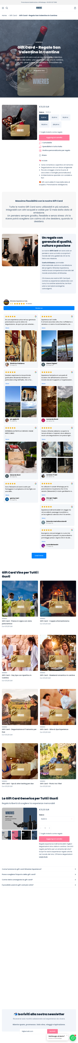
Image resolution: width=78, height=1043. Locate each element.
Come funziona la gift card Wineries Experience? (22, 869)
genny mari (14, 498)
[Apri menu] (2, 8)
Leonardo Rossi (52, 419)
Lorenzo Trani (51, 475)
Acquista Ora (39, 70)
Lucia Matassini (52, 544)
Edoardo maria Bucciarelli (56, 521)
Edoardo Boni (15, 475)
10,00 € (44, 819)
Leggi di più (43, 857)
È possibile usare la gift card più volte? (18, 885)
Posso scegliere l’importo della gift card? (19, 874)
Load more (39, 555)
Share (44, 155)
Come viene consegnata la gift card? (17, 880)
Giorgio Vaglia (51, 498)
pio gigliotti (14, 419)
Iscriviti (52, 1031)
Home (4, 15)
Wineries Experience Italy (18, 301)
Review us (39, 308)
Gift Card (13, 15)
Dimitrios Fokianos (17, 363)
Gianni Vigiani (51, 363)
